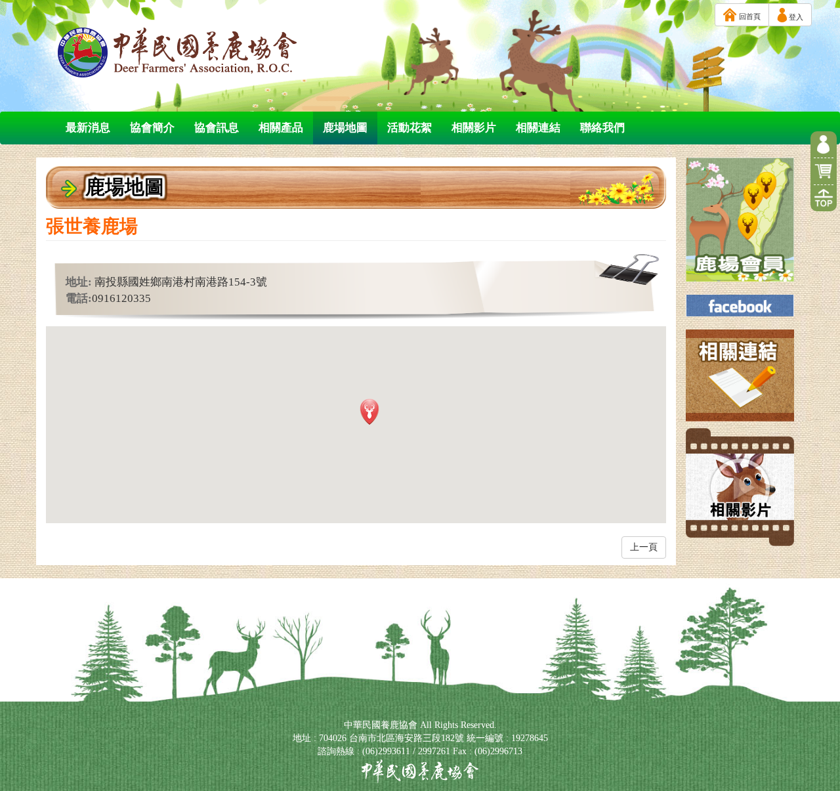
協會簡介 (152, 127)
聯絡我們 (602, 127)
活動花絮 (409, 127)
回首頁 (749, 16)
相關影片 (474, 127)
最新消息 (88, 127)
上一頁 (644, 547)
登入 (795, 17)
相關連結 (538, 127)
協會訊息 (216, 127)
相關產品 (281, 127)
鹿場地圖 (345, 127)
